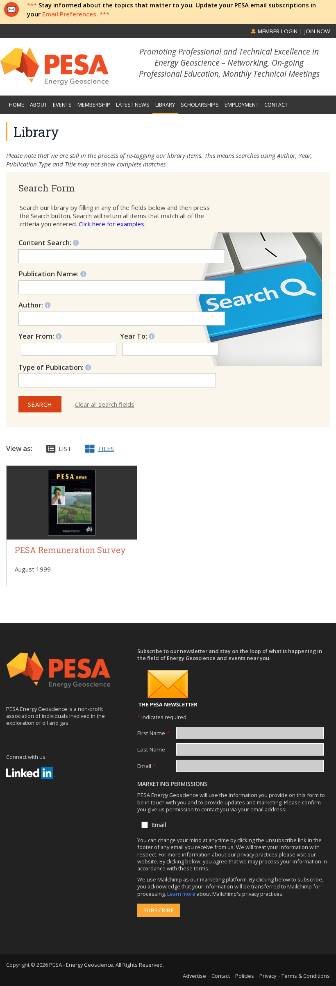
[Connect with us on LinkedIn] (30, 773)
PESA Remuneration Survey (70, 550)
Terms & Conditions (306, 975)
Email (146, 766)
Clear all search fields (104, 404)
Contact (220, 975)
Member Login (276, 31)
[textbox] (58, 380)
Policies (244, 975)
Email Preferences (69, 14)
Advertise (194, 975)
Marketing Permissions (172, 784)
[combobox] (117, 380)
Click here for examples (111, 224)
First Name (153, 733)
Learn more (182, 893)
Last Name (151, 749)
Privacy (267, 975)
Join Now (317, 31)
